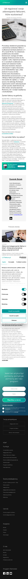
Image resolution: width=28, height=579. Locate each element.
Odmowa (14, 320)
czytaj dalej (5, 360)
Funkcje (6, 446)
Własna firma (6, 487)
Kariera (4, 552)
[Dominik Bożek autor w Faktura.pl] (8, 201)
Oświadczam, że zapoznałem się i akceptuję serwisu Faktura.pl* (15, 408)
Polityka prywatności (8, 559)
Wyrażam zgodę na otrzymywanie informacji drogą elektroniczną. (15, 411)
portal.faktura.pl (18, 215)
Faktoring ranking (7, 494)
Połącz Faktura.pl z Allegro (9, 455)
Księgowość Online (7, 452)
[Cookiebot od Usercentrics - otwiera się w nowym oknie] (19, 258)
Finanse (5, 530)
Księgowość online (14, 423)
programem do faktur (7, 133)
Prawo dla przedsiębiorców (9, 492)
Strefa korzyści (6, 462)
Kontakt (5, 555)
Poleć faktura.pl (6, 467)
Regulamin (7, 408)
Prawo (4, 532)
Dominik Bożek (15, 179)
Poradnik (6, 524)
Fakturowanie (6, 485)
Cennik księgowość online (9, 514)
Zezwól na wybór (14, 315)
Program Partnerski (10, 569)
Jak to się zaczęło (7, 550)
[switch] (24, 294)
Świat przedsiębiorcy (10, 479)
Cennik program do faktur (9, 512)
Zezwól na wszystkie (14, 311)
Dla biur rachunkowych (14, 432)
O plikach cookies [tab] (21, 262)
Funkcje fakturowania (8, 450)
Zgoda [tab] (4, 262)
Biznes (4, 527)
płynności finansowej (7, 103)
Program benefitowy (7, 464)
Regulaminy (6, 557)
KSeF (5, 443)
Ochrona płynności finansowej (9, 457)
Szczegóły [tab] (11, 262)
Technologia (5, 534)
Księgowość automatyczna (9, 489)
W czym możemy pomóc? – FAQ (10, 482)
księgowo (16, 141)
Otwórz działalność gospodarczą (10, 460)
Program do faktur (14, 428)
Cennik (5, 509)
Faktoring (5, 497)
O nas (5, 546)
